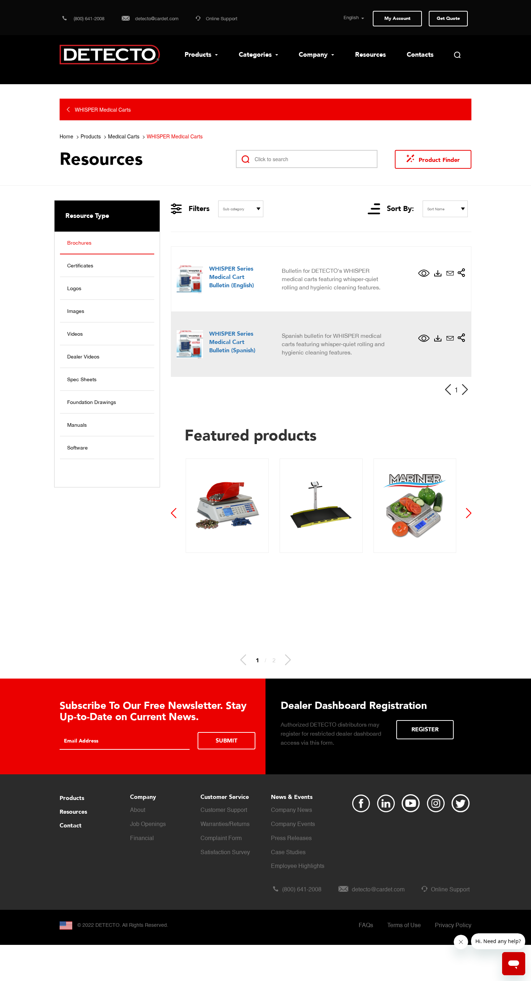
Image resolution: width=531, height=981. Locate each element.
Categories (256, 54)
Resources (370, 54)
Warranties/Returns (225, 824)
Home (66, 136)
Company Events (293, 824)
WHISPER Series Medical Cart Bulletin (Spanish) (232, 342)
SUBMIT (226, 741)
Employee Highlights (297, 866)
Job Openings (148, 824)
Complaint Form (221, 839)
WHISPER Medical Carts (175, 136)
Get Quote (448, 18)
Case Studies (288, 853)
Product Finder (439, 160)
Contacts (420, 54)
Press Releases (291, 839)
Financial (142, 839)
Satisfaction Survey (225, 853)
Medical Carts (123, 136)
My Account (397, 18)
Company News (291, 810)
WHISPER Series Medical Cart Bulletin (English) (231, 277)
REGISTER (425, 729)
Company (314, 54)
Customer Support (223, 810)
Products (199, 54)
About (137, 810)
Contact (71, 826)
